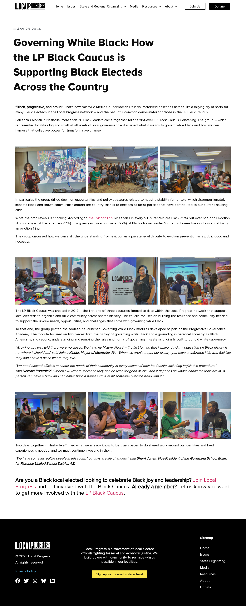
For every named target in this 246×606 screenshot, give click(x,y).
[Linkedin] (52, 580)
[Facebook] (17, 580)
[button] (119, 141)
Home (59, 6)
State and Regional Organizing (101, 6)
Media (134, 6)
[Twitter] (26, 580)
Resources (149, 6)
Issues (71, 6)
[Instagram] (35, 580)
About (169, 6)
